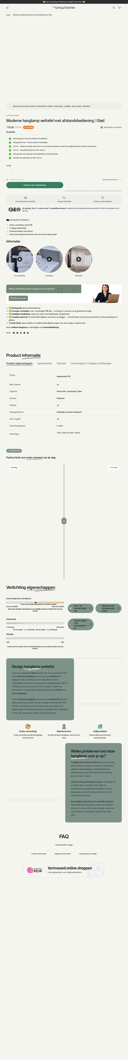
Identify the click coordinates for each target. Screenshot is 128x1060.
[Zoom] (106, 24)
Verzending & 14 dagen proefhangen (91, 363)
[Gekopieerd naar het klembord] (27, 332)
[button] (93, 186)
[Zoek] (114, 8)
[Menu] (28, 7)
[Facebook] (13, 332)
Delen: (8, 333)
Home (8, 15)
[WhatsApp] (24, 332)
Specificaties (45, 363)
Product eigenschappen (19, 363)
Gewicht (61, 363)
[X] (17, 332)
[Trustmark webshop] (64, 870)
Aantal (8, 166)
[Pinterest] (20, 332)
